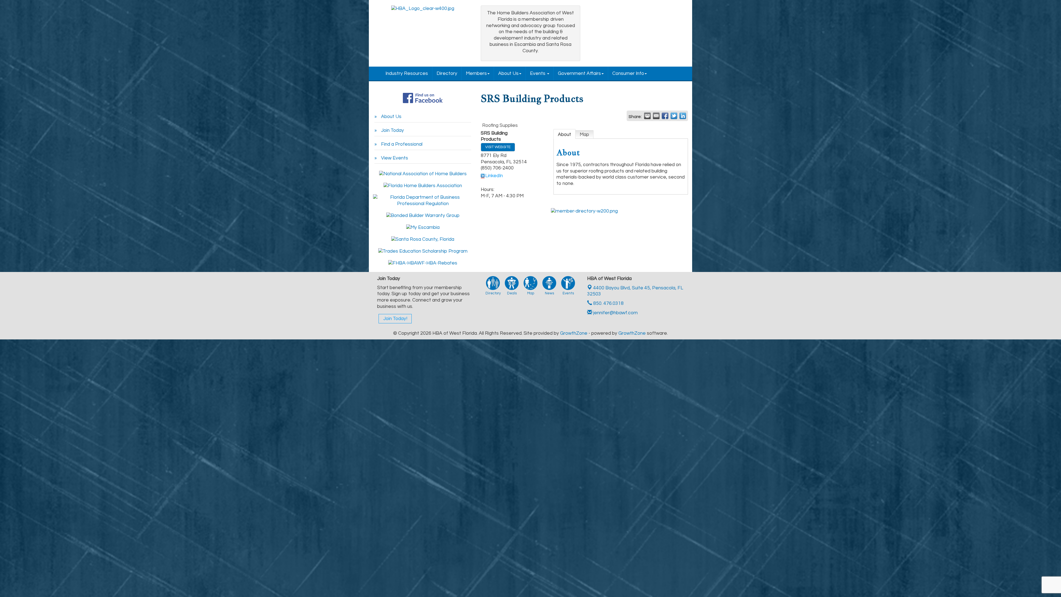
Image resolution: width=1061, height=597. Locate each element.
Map (584, 134)
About (564, 134)
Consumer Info (628, 73)
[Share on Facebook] (665, 115)
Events (538, 73)
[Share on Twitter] (674, 115)
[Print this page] (647, 115)
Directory (447, 73)
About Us (508, 73)
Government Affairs (579, 73)
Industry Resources (406, 73)
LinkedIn (494, 175)
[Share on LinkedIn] (682, 115)
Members (476, 73)
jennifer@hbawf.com (615, 312)
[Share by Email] (656, 115)
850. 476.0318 (608, 303)
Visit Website (498, 147)
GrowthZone (573, 333)
